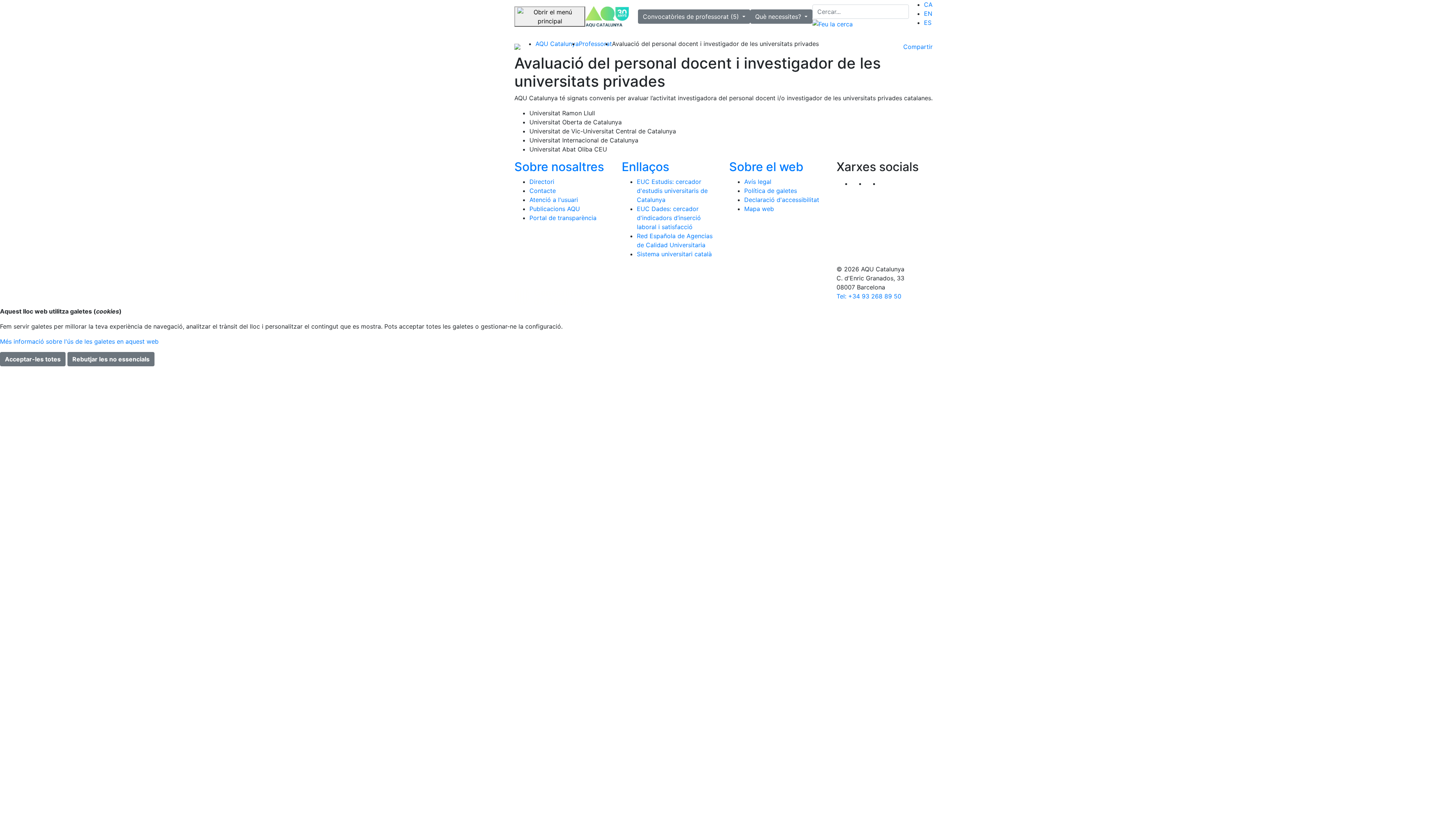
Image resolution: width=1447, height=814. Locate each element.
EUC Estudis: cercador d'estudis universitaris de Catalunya (672, 191)
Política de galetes (770, 190)
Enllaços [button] (645, 166)
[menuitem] (928, 4)
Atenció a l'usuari (553, 200)
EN (928, 13)
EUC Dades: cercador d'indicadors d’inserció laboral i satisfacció (669, 218)
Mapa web (759, 209)
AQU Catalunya (557, 43)
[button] (886, 183)
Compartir (918, 46)
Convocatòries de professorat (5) (692, 16)
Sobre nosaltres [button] (559, 166)
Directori (541, 181)
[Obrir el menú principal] (549, 16)
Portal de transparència (563, 218)
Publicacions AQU (554, 209)
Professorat (595, 43)
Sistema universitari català (674, 254)
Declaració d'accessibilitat (781, 200)
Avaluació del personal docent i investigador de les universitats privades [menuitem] (715, 43)
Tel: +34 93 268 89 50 (869, 296)
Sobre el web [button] (766, 166)
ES (928, 22)
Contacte (542, 190)
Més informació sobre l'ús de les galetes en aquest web (79, 341)
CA (928, 4)
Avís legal (757, 181)
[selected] (607, 16)
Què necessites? (779, 16)
